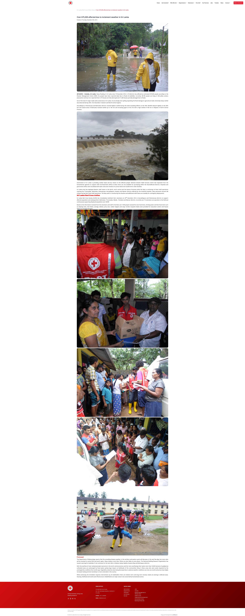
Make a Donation (238, 3)
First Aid (198, 3)
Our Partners (205, 3)
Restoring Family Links (139, 600)
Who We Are (173, 3)
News (222, 3)
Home (158, 3)
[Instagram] (70, 599)
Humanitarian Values (139, 599)
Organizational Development (141, 597)
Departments (182, 3)
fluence (175, 614)
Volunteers (190, 3)
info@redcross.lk (102, 598)
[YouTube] (72, 599)
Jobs (212, 3)
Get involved (126, 589)
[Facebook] (68, 599)
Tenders (217, 3)
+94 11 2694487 (102, 595)
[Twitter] (75, 599)
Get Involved (165, 3)
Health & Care (138, 595)
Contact (227, 3)
